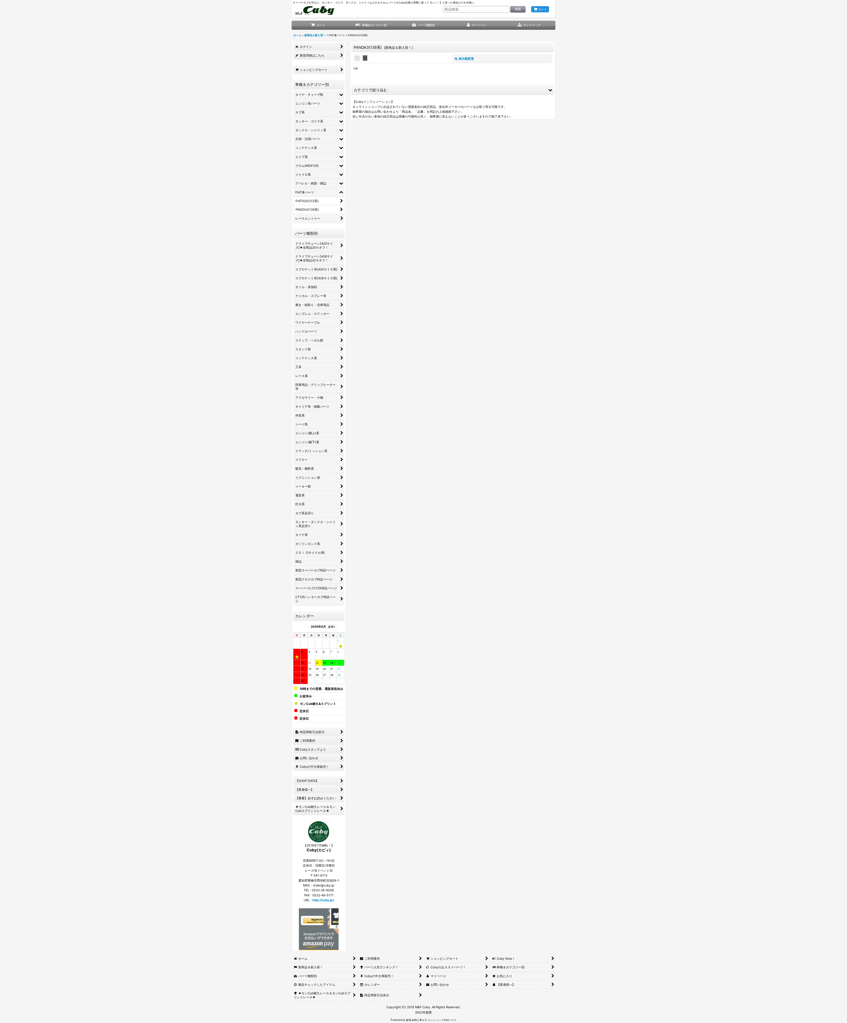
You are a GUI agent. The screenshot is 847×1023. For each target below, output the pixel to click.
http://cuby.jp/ (323, 900)
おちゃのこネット (416, 1019)
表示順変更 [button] (466, 58)
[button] (529, 25)
